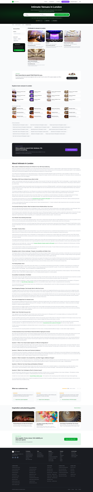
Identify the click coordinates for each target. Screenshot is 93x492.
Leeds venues (49, 474)
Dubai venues (72, 470)
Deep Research (66, 1)
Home (13, 24)
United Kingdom (18, 24)
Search (58, 1)
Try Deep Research (19, 50)
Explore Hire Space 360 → (71, 439)
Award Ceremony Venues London (34, 479)
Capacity (14, 31)
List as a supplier (51, 460)
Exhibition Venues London (16, 481)
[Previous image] (29, 36)
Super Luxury (16, 40)
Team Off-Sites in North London (36, 375)
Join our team (73, 452)
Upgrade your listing (74, 455)
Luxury (19, 38)
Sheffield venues (54, 481)
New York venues (73, 467)
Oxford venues (49, 481)
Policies (61, 460)
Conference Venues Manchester (63, 467)
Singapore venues (73, 474)
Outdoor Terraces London (15, 484)
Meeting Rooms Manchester (63, 470)
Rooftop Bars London (32, 472)
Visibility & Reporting (29, 456)
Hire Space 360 (28, 452)
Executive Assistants (40, 455)
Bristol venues (55, 472)
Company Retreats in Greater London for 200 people (44, 243)
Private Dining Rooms (15, 472)
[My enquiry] (80, 2)
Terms (76, 489)
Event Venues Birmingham (62, 474)
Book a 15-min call (72, 78)
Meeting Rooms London (32, 474)
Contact (61, 459)
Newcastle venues (54, 477)
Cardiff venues (49, 477)
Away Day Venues (14, 474)
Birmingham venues (50, 470)
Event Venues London (15, 477)
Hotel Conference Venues (33, 467)
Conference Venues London (16, 467)
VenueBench (62, 455)
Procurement (39, 452)
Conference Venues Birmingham (63, 472)
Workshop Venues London (33, 482)
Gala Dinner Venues (15, 479)
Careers (61, 456)
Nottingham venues (50, 479)
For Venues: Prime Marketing (53, 456)
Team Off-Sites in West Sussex (27, 281)
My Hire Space (74, 1)
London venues (49, 467)
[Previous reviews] (78, 388)
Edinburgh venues (49, 472)
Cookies (79, 489)
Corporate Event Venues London (34, 477)
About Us (61, 452)
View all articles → (77, 407)
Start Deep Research (72, 149)
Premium (15, 38)
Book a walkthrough (29, 459)
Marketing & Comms (40, 456)
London (23, 24)
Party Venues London (32, 470)
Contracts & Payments (29, 455)
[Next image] (43, 36)
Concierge (50, 455)
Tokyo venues (72, 472)
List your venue (51, 459)
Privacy (73, 489)
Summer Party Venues (15, 470)
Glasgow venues (54, 474)
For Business (51, 1)
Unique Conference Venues (16, 482)
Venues (45, 1)
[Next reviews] (80, 388)
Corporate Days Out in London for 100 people (41, 198)
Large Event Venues (32, 481)
